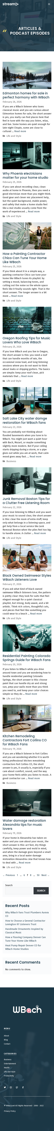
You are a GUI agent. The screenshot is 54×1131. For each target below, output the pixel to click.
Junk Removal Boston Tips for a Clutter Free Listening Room (26, 501)
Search (9, 885)
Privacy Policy (10, 1111)
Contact (7, 1044)
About (6, 1036)
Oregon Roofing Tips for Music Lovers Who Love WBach (26, 340)
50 (38, 875)
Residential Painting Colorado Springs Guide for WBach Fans (27, 658)
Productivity (9, 1076)
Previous (9, 875)
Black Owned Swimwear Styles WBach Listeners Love (27, 577)
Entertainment (10, 1064)
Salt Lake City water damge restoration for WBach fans (25, 420)
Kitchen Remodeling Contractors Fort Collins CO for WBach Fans (25, 740)
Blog (6, 1040)
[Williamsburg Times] (11, 4)
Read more (20, 131)
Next (45, 875)
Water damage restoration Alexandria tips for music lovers (24, 824)
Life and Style (13, 136)
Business (11, 461)
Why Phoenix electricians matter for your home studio (25, 175)
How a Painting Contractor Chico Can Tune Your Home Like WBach (25, 258)
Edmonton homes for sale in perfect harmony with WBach (26, 95)
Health (6, 1068)
